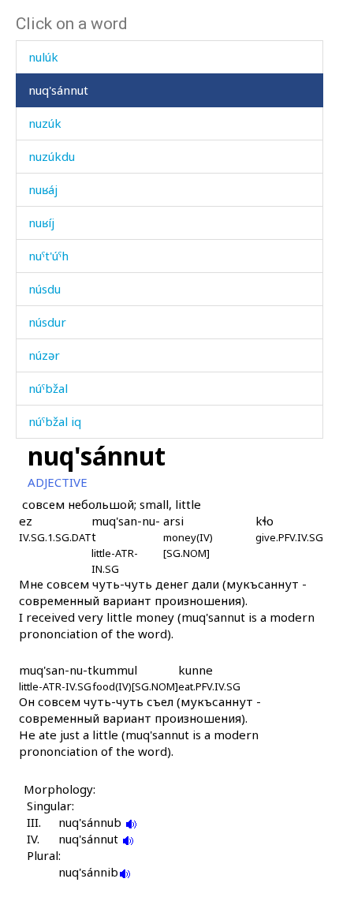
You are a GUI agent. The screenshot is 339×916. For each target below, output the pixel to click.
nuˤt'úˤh (48, 256)
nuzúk (44, 123)
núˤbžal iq (54, 421)
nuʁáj (43, 189)
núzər (44, 355)
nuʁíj (41, 222)
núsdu (44, 289)
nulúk (43, 57)
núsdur (47, 322)
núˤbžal (48, 388)
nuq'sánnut (58, 90)
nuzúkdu (51, 156)
